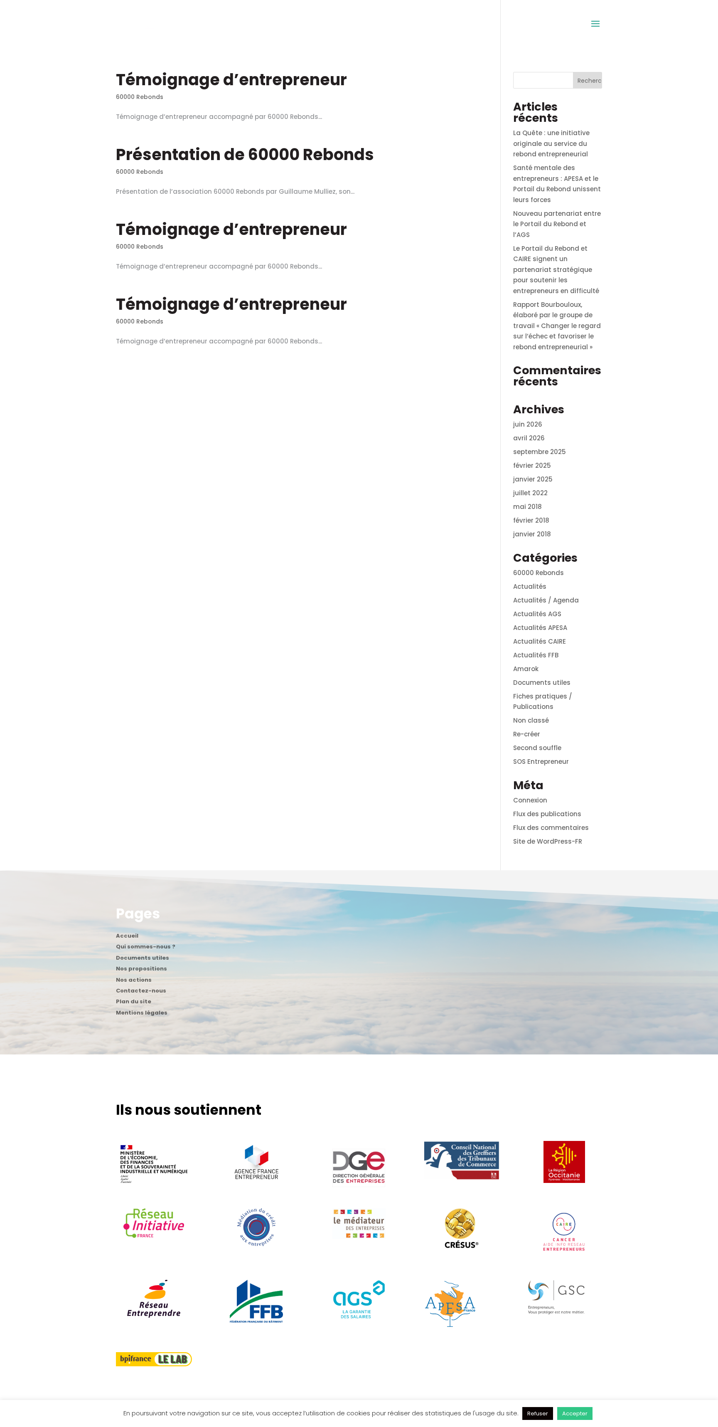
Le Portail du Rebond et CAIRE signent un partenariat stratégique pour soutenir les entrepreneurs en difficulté (556, 269)
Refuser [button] (537, 1413)
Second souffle (537, 747)
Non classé (531, 720)
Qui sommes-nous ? (145, 948)
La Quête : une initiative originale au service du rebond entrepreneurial (551, 143)
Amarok (525, 668)
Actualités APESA (540, 627)
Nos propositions (141, 970)
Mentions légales (141, 1014)
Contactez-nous (141, 992)
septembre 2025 (539, 451)
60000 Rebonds (139, 97)
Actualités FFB (535, 655)
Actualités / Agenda (546, 600)
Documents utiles (541, 682)
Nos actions (134, 981)
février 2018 (531, 520)
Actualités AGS (537, 614)
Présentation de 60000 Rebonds (245, 154)
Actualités (529, 586)
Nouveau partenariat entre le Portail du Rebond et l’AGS (557, 224)
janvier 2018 (532, 534)
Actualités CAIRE (539, 641)
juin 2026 (527, 424)
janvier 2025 (533, 479)
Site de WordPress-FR (547, 841)
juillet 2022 (530, 493)
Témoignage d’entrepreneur (231, 80)
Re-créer (526, 734)
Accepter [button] (575, 1413)
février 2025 (532, 465)
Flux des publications (547, 814)
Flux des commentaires (551, 827)
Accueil (127, 937)
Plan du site (133, 1002)
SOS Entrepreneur (541, 761)
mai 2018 (527, 506)
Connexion (530, 800)
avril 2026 (529, 438)
